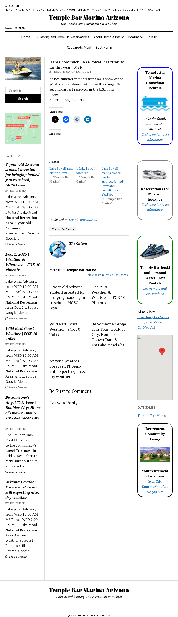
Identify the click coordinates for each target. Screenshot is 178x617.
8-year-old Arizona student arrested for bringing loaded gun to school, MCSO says (22, 175)
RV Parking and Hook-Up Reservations (39, 9)
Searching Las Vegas (153, 317)
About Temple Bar (79, 9)
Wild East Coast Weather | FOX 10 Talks (21, 333)
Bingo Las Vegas (150, 322)
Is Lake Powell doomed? (86, 170)
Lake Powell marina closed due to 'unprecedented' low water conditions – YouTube (112, 181)
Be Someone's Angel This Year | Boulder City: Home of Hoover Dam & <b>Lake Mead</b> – (23, 410)
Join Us (116, 9)
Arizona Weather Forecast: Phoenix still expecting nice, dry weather (22, 489)
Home (8, 9)
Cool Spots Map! (134, 9)
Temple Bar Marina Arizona (89, 17)
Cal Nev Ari (146, 327)
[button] (161, 351)
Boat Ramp (154, 9)
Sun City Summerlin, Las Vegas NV (155, 486)
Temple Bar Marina (82, 219)
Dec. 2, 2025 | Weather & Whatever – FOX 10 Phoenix (22, 261)
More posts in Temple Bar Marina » (108, 274)
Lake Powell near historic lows (61, 170)
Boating (101, 9)
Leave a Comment (18, 244)
